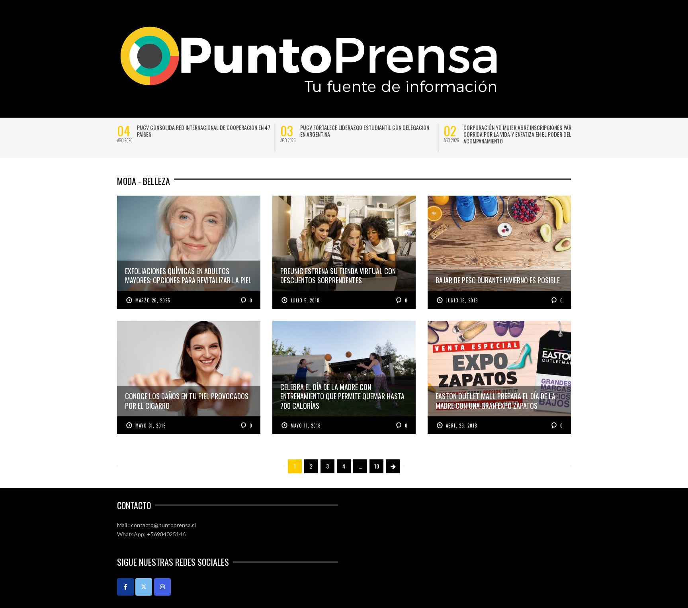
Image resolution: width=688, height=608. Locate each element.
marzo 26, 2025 (152, 300)
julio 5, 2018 (305, 300)
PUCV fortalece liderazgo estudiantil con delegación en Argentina (364, 130)
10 (376, 466)
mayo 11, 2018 (306, 425)
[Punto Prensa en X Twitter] (143, 587)
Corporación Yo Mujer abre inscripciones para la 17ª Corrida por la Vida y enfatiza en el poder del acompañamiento (526, 134)
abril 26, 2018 (461, 425)
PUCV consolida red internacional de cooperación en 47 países (203, 130)
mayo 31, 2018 (150, 425)
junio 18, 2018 (462, 300)
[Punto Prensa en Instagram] (162, 587)
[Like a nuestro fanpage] (125, 587)
